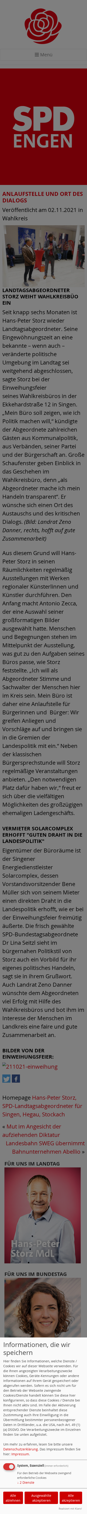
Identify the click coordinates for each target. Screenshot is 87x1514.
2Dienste (25, 1482)
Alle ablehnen (13, 1498)
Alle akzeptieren (71, 1498)
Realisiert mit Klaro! (70, 1508)
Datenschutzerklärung (20, 1449)
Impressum (20, 1454)
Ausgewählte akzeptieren (41, 1498)
